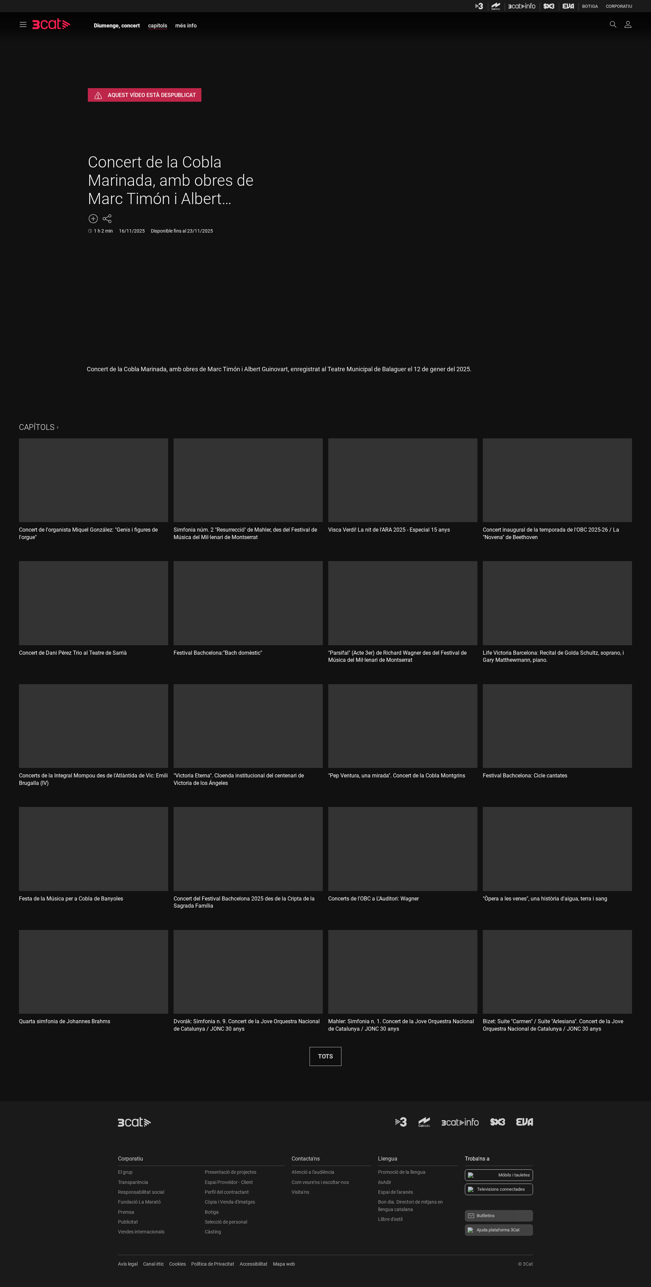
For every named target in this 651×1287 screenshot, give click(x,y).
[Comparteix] (106, 218)
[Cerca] (616, 24)
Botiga (590, 6)
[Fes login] (628, 24)
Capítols (37, 427)
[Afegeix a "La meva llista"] (93, 218)
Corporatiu (619, 6)
